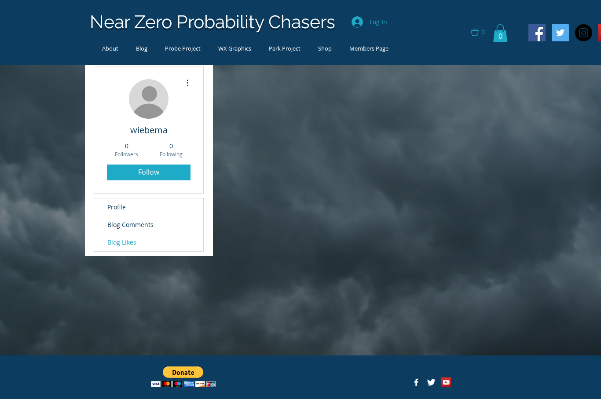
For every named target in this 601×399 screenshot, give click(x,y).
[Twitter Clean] (431, 382)
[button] (482, 32)
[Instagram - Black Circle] (583, 32)
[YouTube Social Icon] (446, 382)
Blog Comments (130, 224)
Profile (116, 207)
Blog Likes (121, 242)
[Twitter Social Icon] (560, 32)
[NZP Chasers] (416, 382)
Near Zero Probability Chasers (212, 22)
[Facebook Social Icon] (537, 32)
